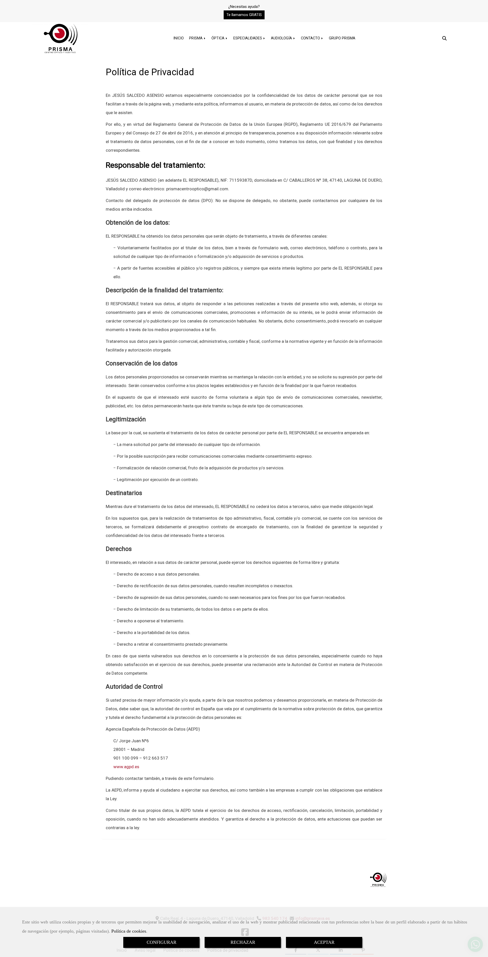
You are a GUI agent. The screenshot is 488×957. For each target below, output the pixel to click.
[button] (244, 14)
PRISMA (196, 38)
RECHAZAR (243, 942)
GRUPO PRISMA (342, 38)
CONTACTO (311, 38)
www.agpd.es (126, 766)
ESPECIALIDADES (248, 38)
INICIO (178, 38)
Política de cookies (128, 931)
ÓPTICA (218, 38)
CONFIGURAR (161, 942)
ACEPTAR (324, 942)
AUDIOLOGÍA (282, 38)
